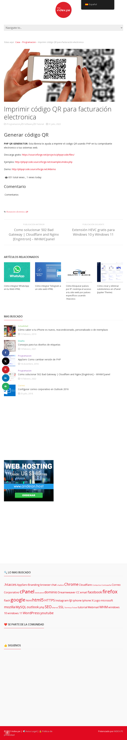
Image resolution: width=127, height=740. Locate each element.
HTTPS (49, 600)
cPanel (27, 591)
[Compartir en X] (5, 361)
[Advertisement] (29, 428)
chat (54, 585)
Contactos (96, 585)
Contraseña (106, 585)
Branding (34, 585)
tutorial (82, 607)
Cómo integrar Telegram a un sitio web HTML (48, 287)
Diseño (21, 341)
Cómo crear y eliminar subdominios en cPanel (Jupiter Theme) (109, 289)
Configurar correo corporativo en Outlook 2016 (43, 389)
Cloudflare (85, 585)
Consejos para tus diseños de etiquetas (39, 344)
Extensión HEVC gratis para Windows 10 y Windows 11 (93, 232)
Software (28, 124)
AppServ (22, 585)
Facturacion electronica (15, 211)
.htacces (10, 584)
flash (7, 600)
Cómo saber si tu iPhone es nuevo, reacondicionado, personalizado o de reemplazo (63, 329)
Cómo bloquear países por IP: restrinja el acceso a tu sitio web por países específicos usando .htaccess (78, 292)
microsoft (107, 600)
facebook (95, 592)
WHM (103, 607)
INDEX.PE (118, 731)
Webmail (93, 607)
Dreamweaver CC (69, 592)
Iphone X (87, 600)
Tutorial (40, 124)
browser (45, 585)
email (83, 592)
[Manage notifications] (7, 732)
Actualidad (23, 326)
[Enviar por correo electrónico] (5, 386)
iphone (77, 600)
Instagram (62, 600)
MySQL (21, 607)
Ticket (74, 607)
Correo (21, 385)
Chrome (71, 584)
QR (27, 211)
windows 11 (14, 613)
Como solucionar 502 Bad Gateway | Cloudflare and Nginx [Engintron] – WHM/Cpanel (34, 234)
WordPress (31, 613)
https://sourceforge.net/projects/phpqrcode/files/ (48, 154)
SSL (61, 607)
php (41, 607)
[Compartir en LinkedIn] (5, 378)
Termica (68, 607)
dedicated (39, 593)
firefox (110, 591)
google (18, 599)
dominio (50, 592)
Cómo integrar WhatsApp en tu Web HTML (16, 287)
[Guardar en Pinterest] (5, 369)
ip (70, 600)
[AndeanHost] (29, 499)
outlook (33, 607)
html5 (38, 600)
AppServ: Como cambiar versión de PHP (39, 359)
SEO (48, 606)
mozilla (9, 607)
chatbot (60, 585)
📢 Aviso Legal (29, 731)
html (29, 600)
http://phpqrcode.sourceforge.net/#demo (34, 169)
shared (55, 607)
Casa (17, 42)
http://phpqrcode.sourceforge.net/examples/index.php (43, 161)
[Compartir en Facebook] (5, 352)
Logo (97, 600)
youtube (47, 613)
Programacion (29, 42)
